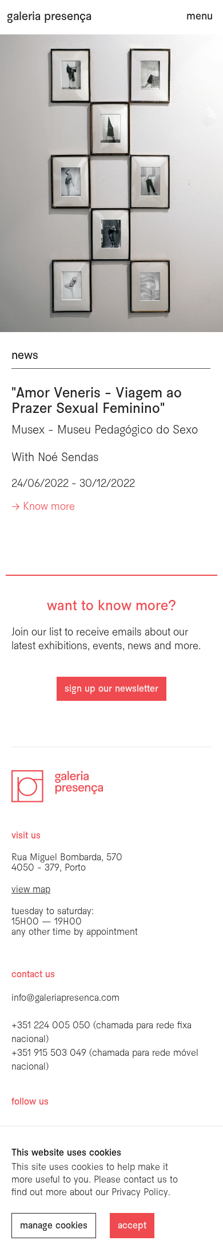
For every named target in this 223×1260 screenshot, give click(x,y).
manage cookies (53, 1226)
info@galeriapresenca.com (65, 998)
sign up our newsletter (111, 689)
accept (132, 1226)
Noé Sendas (68, 457)
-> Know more (43, 507)
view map (30, 889)
